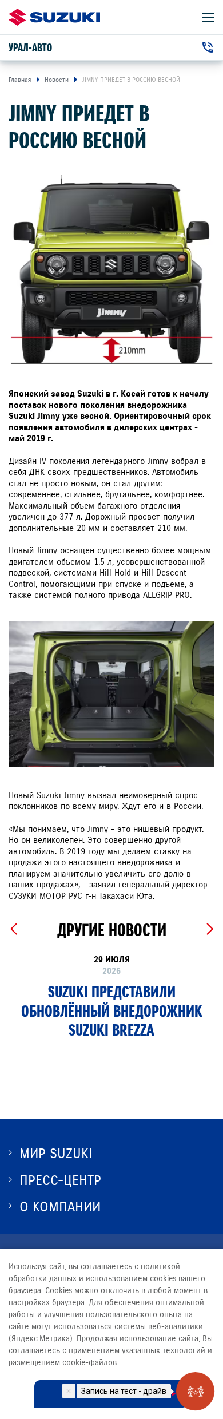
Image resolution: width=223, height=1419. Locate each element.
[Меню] (208, 17)
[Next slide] (209, 929)
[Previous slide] (13, 929)
